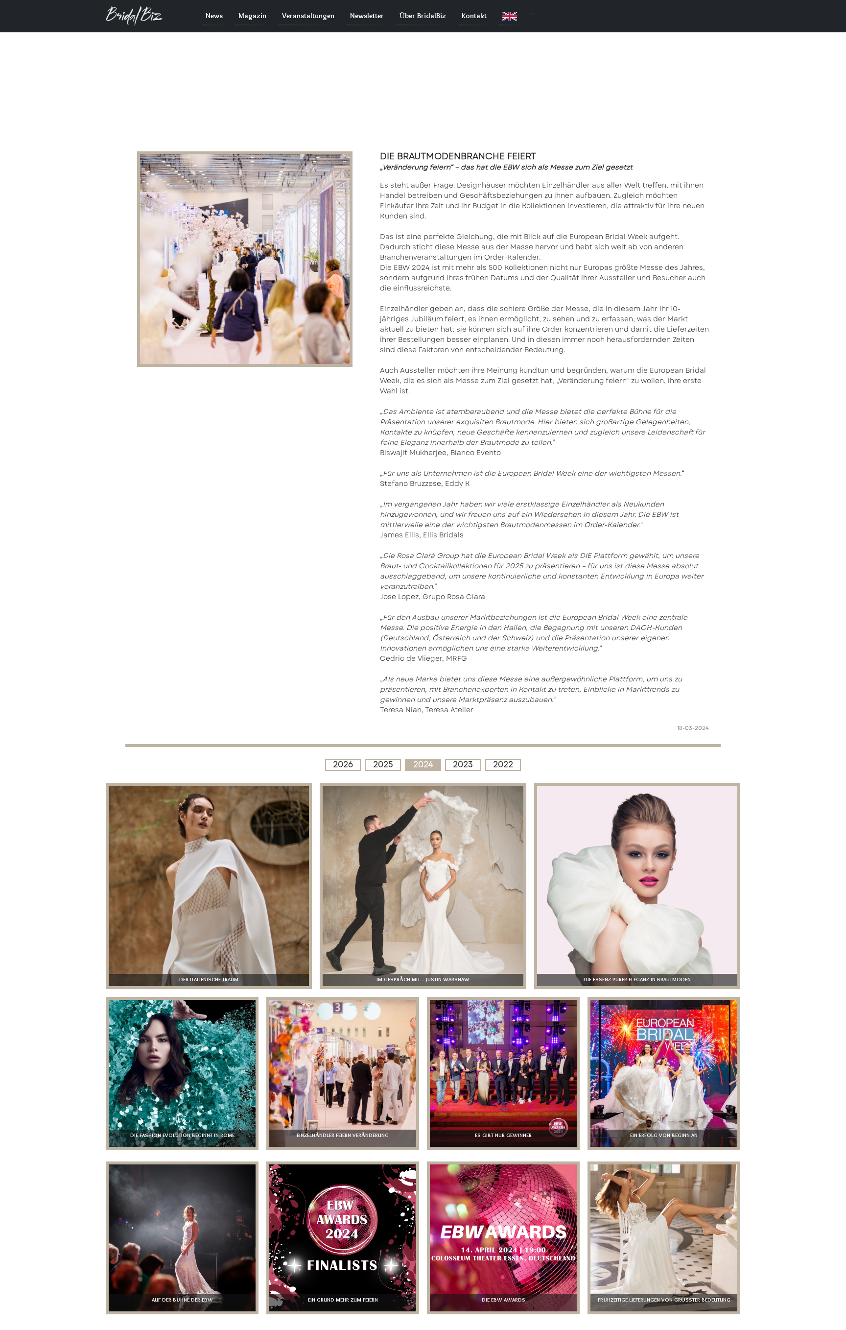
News (214, 16)
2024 (423, 764)
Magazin (252, 16)
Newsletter (367, 16)
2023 (463, 764)
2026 (343, 764)
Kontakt (474, 16)
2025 (383, 764)
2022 (503, 764)
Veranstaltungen (308, 16)
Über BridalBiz (423, 16)
